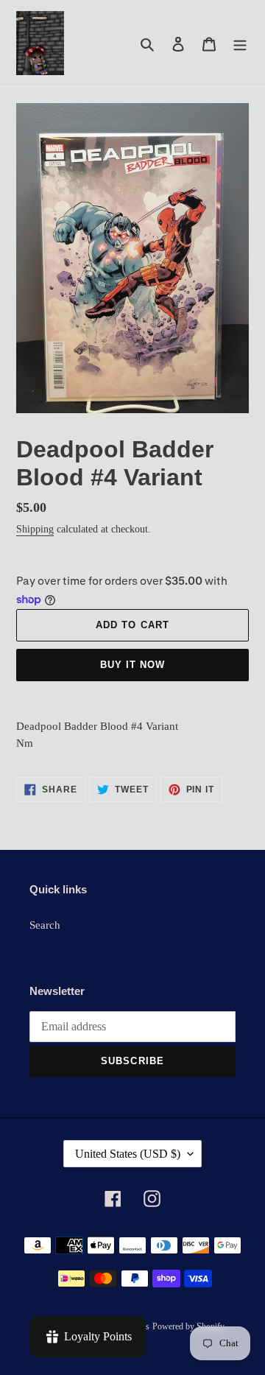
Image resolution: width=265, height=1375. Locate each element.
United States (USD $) (127, 1153)
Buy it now (132, 664)
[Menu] (240, 43)
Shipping (35, 529)
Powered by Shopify (188, 1326)
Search (44, 925)
